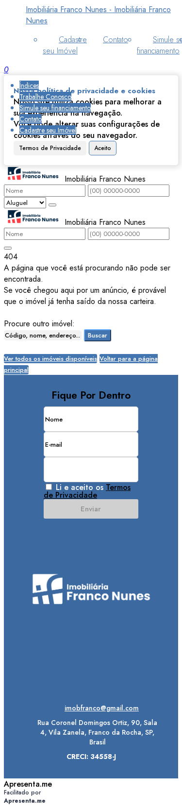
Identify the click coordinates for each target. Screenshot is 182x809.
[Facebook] (91, 655)
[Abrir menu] (3, 69)
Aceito (102, 148)
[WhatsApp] (91, 672)
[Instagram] (91, 638)
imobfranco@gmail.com (102, 708)
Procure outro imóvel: (39, 323)
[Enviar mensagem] (52, 204)
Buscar (97, 335)
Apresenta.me (28, 784)
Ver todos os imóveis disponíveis (50, 358)
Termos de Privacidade (50, 148)
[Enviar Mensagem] (8, 248)
